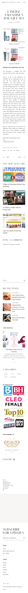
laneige (10, 22)
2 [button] (12, 362)
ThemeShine (19, 586)
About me (5, 481)
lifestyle (19, 374)
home (4, 480)
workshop (13, 377)
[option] (14, 346)
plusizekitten (11, 2)
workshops (6, 574)
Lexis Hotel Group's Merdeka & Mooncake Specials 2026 (18, 297)
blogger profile (6, 482)
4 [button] (15, 362)
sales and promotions (12, 147)
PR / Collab (6, 553)
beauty (5, 374)
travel (5, 377)
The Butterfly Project (8, 485)
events (4, 565)
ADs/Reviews (6, 484)
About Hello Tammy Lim (9, 551)
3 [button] (14, 362)
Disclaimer (5, 488)
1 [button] (11, 362)
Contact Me (6, 487)
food (12, 374)
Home (4, 548)
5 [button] (17, 362)
